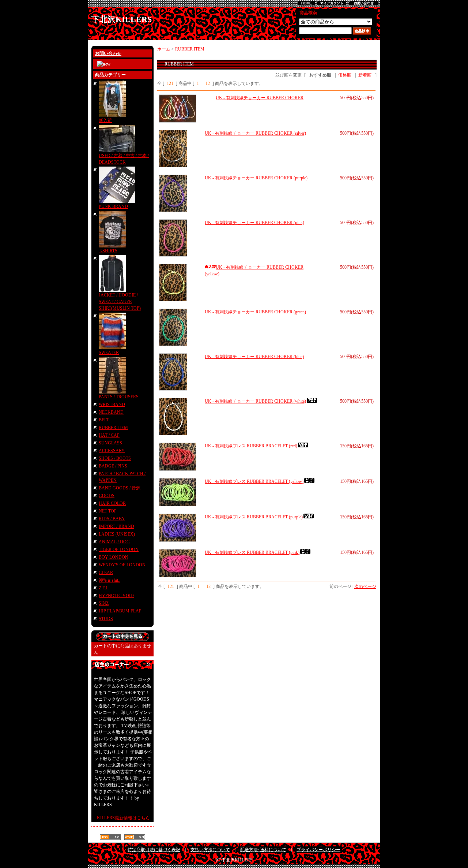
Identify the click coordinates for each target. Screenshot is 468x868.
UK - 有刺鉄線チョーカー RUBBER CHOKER (259, 97)
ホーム (163, 49)
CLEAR (106, 572)
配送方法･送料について (263, 849)
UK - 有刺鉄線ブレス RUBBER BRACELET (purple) (254, 516)
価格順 (344, 75)
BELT (104, 419)
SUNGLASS (110, 443)
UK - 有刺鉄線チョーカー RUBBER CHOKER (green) (255, 311)
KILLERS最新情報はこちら (123, 817)
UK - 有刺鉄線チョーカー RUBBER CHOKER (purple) (256, 177)
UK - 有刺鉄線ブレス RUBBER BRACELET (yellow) (254, 481)
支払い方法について (210, 849)
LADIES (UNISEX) (117, 534)
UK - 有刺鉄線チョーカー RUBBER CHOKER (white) (255, 401)
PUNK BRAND (113, 206)
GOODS (106, 495)
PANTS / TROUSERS (119, 396)
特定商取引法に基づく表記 (154, 849)
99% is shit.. (109, 580)
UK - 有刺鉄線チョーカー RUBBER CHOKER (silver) (255, 133)
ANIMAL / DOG (114, 541)
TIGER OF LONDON (119, 549)
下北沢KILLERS (121, 19)
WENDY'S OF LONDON (122, 564)
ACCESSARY (112, 450)
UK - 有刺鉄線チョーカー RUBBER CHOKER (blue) (254, 356)
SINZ (104, 603)
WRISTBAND (112, 404)
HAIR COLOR (112, 503)
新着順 (364, 75)
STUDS (106, 618)
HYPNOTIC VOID (116, 595)
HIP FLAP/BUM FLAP (120, 611)
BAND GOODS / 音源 (119, 488)
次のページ (365, 586)
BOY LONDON (113, 557)
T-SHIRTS (108, 250)
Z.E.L (104, 588)
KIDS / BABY (112, 518)
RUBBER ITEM (113, 427)
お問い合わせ (108, 53)
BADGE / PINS (113, 466)
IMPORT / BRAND (116, 526)
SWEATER (109, 352)
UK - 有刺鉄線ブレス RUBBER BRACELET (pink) (252, 552)
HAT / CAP (109, 435)
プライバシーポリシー (318, 849)
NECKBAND (111, 412)
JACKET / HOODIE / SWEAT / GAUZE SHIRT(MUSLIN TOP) (120, 302)
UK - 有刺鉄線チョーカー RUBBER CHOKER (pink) (254, 222)
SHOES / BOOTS (115, 458)
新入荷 (105, 120)
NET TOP (108, 511)
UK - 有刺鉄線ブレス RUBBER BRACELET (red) (251, 445)
